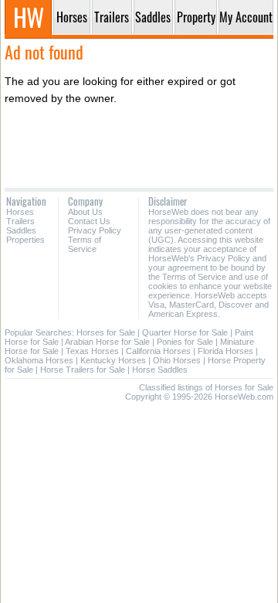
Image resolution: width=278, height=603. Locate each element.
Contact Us (89, 221)
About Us (85, 211)
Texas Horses (92, 351)
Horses (20, 211)
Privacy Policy (94, 230)
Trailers (20, 221)
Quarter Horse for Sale (185, 332)
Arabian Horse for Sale (107, 341)
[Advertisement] (139, 147)
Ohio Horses (177, 360)
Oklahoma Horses (39, 360)
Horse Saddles (160, 369)
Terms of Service (84, 244)
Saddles (21, 230)
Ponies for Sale (185, 341)
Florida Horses (225, 351)
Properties (25, 239)
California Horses (158, 351)
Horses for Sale (105, 332)
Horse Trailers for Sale (82, 369)
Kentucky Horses (113, 360)
